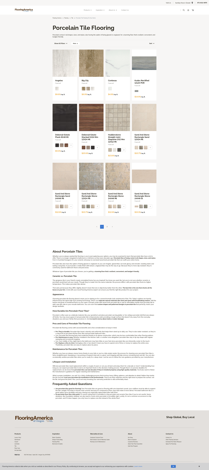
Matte (74, 43)
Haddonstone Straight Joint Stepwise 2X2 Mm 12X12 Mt (116, 138)
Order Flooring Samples (172, 439)
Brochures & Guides (57, 444)
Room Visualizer (56, 437)
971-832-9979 (202, 3)
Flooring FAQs (56, 441)
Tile (72, 18)
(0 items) (193, 10)
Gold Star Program (133, 446)
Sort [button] (150, 43)
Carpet (16, 441)
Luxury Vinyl (18, 437)
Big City (85, 80)
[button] (183, 10)
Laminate (17, 444)
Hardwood (17, 439)
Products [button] (87, 10)
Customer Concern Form (96, 437)
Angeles (59, 80)
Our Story (130, 437)
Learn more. (138, 466)
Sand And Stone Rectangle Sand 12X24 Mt (142, 137)
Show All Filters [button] (59, 43)
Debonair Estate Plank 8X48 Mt (62, 136)
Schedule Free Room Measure (173, 441)
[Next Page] (112, 227)
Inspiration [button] (99, 10)
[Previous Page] (97, 227)
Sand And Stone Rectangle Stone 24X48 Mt (116, 196)
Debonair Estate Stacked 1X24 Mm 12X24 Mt (90, 137)
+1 (70, 145)
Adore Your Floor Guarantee (135, 444)
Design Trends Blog (57, 439)
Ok (173, 466)
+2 (123, 150)
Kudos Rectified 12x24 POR (142, 81)
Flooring (66, 18)
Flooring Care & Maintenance (97, 441)
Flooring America (57, 18)
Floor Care (17, 448)
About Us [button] (112, 10)
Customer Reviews (133, 441)
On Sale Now (18, 450)
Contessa (112, 80)
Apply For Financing (171, 444)
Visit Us (168, 3)
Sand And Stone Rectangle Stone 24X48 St (142, 196)
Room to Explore (132, 439)
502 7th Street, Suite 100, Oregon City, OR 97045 (37, 454)
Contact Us (125, 10)
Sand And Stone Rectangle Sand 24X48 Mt (62, 196)
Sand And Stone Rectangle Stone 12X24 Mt (89, 196)
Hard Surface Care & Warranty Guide (100, 439)
